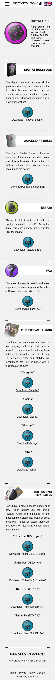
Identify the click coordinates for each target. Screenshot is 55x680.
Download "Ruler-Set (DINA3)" (27, 607)
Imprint (13, 673)
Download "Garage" (27, 443)
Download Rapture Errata (27, 249)
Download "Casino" (27, 416)
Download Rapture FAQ (27, 309)
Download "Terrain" (27, 469)
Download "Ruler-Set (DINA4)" (27, 633)
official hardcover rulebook (25, 90)
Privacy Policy (27, 673)
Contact (41, 673)
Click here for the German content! (27, 660)
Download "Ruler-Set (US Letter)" (27, 580)
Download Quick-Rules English (28, 187)
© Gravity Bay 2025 (27, 676)
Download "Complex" (27, 390)
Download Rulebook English (27, 119)
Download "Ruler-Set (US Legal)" (27, 554)
